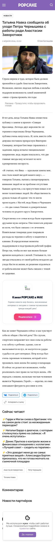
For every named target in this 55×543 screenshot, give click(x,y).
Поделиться (13, 395)
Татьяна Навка (10, 477)
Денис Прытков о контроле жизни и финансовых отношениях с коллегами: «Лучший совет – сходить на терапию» (26, 444)
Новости (8, 16)
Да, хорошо (27, 534)
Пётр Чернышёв (34, 470)
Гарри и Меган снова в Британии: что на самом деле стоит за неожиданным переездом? (27, 422)
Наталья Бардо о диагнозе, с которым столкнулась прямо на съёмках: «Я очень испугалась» (27, 433)
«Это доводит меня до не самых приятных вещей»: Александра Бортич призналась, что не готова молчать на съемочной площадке (26, 457)
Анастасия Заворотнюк (13, 470)
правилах (24, 528)
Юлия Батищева (45, 41)
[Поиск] (51, 5)
